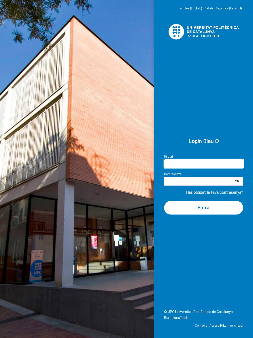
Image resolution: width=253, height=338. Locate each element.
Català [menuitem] (209, 8)
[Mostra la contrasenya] (237, 181)
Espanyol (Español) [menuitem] (229, 8)
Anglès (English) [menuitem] (191, 8)
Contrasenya (172, 174)
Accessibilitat (219, 325)
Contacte (201, 325)
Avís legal (236, 325)
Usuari (168, 156)
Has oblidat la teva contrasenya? (214, 192)
